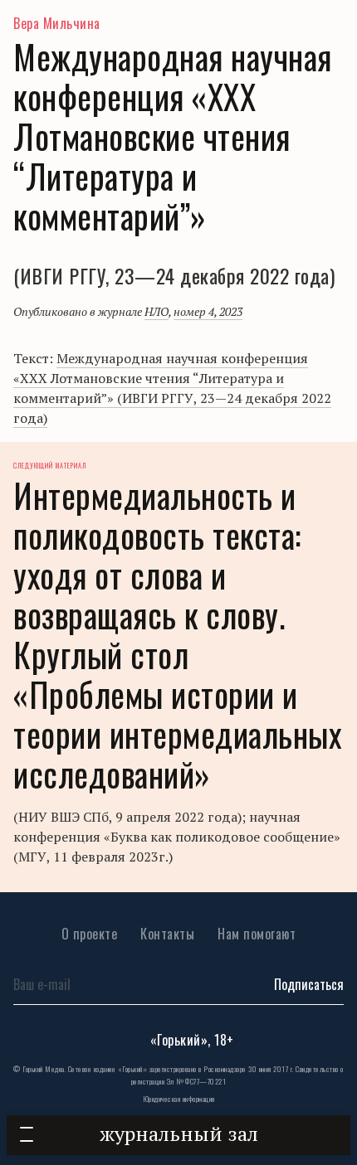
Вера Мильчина (56, 23)
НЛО (156, 311)
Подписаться (309, 984)
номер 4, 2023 (208, 311)
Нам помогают (257, 934)
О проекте (89, 934)
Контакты (167, 934)
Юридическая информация (179, 1098)
